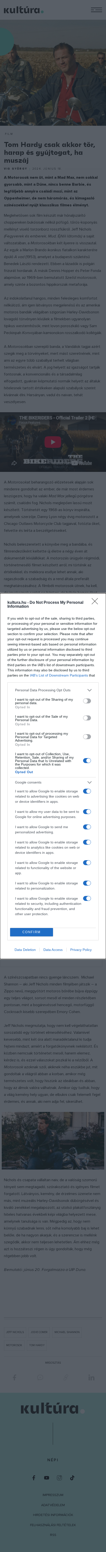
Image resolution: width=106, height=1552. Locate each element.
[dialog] (53, 776)
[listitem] (53, 690)
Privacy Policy (81, 950)
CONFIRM (31, 932)
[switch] (87, 700)
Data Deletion (25, 950)
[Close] (96, 602)
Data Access (53, 950)
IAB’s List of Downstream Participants (59, 675)
